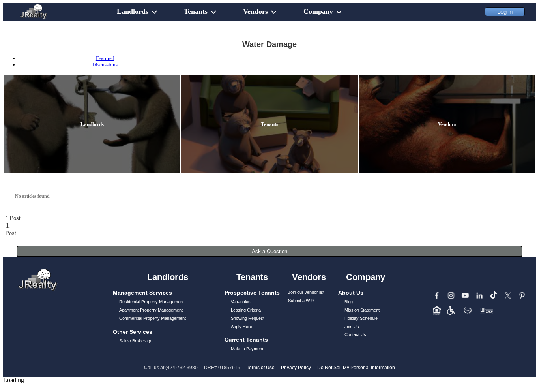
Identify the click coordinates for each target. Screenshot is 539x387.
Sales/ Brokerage (135, 340)
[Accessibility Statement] (451, 310)
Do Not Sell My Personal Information (356, 367)
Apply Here (241, 326)
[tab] (105, 58)
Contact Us (355, 334)
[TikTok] (493, 295)
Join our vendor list (306, 292)
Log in (505, 11)
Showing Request (247, 318)
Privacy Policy (296, 367)
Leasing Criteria (246, 310)
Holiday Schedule (361, 318)
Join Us (351, 326)
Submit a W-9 (301, 300)
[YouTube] (465, 295)
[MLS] (486, 310)
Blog (348, 301)
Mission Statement (362, 310)
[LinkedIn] (479, 295)
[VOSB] (467, 310)
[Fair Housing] (436, 310)
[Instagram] (451, 295)
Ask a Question (269, 251)
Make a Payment (247, 348)
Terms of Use (261, 367)
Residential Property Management (151, 301)
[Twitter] (507, 295)
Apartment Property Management (151, 310)
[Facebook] (436, 295)
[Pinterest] (522, 295)
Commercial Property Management (152, 318)
